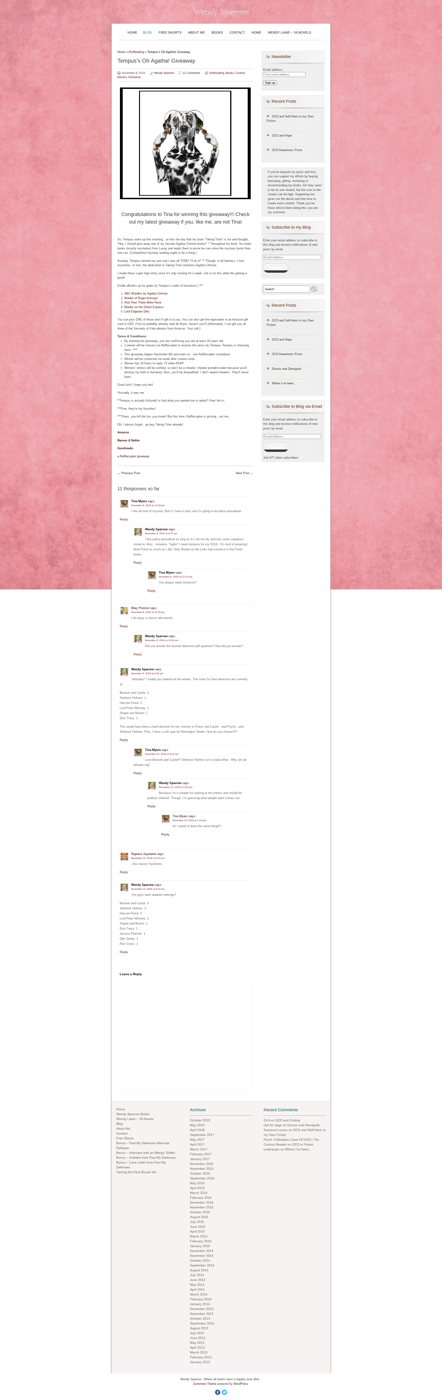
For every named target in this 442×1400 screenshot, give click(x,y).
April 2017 (197, 1144)
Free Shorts (170, 32)
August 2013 (199, 1328)
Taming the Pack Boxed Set (136, 1172)
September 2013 (202, 1323)
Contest (240, 73)
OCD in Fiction (302, 1144)
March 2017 (198, 1149)
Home (132, 32)
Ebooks (122, 77)
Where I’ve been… (284, 383)
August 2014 (199, 1270)
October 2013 (200, 1318)
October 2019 (200, 1120)
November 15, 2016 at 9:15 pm (148, 889)
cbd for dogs (273, 1125)
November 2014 (201, 1255)
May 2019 (197, 1125)
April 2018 (197, 1130)
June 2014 (197, 1280)
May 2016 (197, 1183)
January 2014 (200, 1304)
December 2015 (201, 1202)
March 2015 (198, 1236)
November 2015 (201, 1207)
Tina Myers (139, 501)
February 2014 (201, 1299)
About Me (196, 32)
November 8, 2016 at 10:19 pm (148, 612)
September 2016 (202, 1178)
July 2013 (197, 1333)
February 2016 (201, 1197)
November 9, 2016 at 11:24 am (161, 640)
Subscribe (275, 268)
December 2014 (201, 1251)
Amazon (123, 432)
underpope (271, 1149)
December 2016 (201, 1164)
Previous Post (128, 473)
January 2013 (200, 1362)
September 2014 (202, 1265)
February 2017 (201, 1154)
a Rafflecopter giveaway (133, 456)
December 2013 (201, 1309)
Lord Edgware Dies (136, 311)
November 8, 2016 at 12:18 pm (148, 505)
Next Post (244, 473)
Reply (124, 519)
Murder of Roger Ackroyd (140, 298)
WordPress (240, 1383)
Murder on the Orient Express (144, 307)
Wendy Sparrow (164, 73)
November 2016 (201, 1168)
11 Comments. (192, 73)
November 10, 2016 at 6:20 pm (175, 787)
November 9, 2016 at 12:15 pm (175, 576)
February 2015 (201, 1241)
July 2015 (197, 1222)
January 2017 (200, 1159)
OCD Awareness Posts (287, 150)
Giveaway (134, 77)
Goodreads (125, 448)
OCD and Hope (282, 135)
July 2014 (197, 1275)
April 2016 (197, 1188)
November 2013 (201, 1313)
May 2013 (197, 1343)
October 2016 (200, 1173)
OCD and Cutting (287, 1120)
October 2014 (200, 1260)
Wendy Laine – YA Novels (289, 32)
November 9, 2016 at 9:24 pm (147, 673)
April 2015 (197, 1231)
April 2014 (197, 1289)
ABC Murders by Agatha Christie (146, 293)
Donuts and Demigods (286, 368)
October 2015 (200, 1212)
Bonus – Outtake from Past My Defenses (146, 1157)
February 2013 (201, 1357)
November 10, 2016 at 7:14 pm (189, 820)
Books (217, 32)
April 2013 (197, 1347)
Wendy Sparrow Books (132, 1114)
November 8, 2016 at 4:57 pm (161, 533)
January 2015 (200, 1246)
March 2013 (198, 1352)
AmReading (136, 52)
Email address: (273, 69)
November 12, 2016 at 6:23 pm (148, 858)
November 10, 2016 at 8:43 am (161, 754)
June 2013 (197, 1338)
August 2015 (199, 1217)
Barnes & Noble (128, 440)
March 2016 (198, 1193)
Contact (237, 32)
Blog (147, 32)
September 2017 (202, 1135)
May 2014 (197, 1284)
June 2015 (197, 1226)
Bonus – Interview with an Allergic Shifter (145, 1153)
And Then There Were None (142, 302)
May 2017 (197, 1139)
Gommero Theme (204, 1383)
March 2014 (198, 1294)
